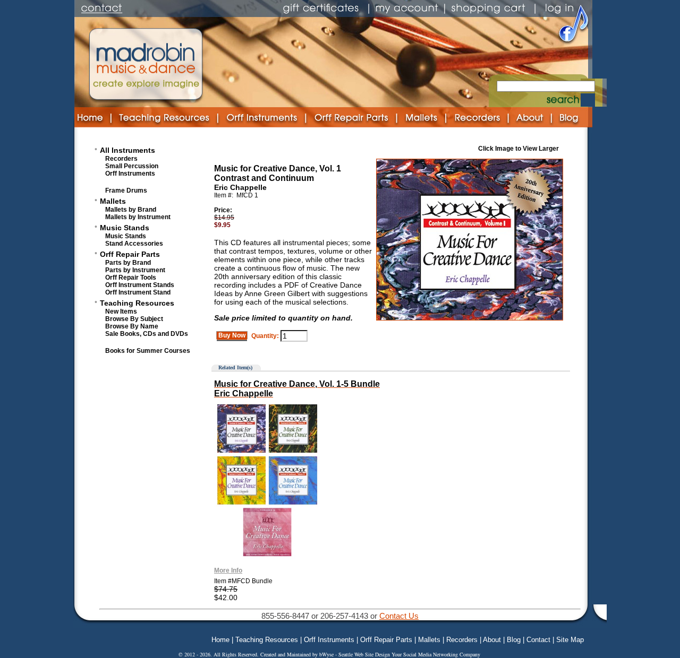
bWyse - (328, 654)
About (492, 640)
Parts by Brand (128, 262)
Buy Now (232, 335)
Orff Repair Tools (130, 277)
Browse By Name (131, 326)
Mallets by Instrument (138, 217)
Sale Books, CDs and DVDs (146, 333)
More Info (228, 570)
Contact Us (399, 615)
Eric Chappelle (240, 187)
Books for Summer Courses (147, 350)
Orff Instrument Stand (138, 292)
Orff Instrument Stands (139, 285)
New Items (121, 311)
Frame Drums (126, 190)
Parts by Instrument (135, 270)
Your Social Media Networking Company (436, 654)
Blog (514, 640)
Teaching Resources (137, 303)
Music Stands (124, 227)
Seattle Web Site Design (365, 654)
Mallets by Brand (130, 209)
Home (220, 640)
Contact (538, 640)
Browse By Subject (134, 319)
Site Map (570, 640)
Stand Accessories (134, 243)
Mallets (113, 201)
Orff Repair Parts (130, 254)
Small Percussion (131, 166)
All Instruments (127, 150)
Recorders (121, 158)
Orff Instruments (130, 173)
